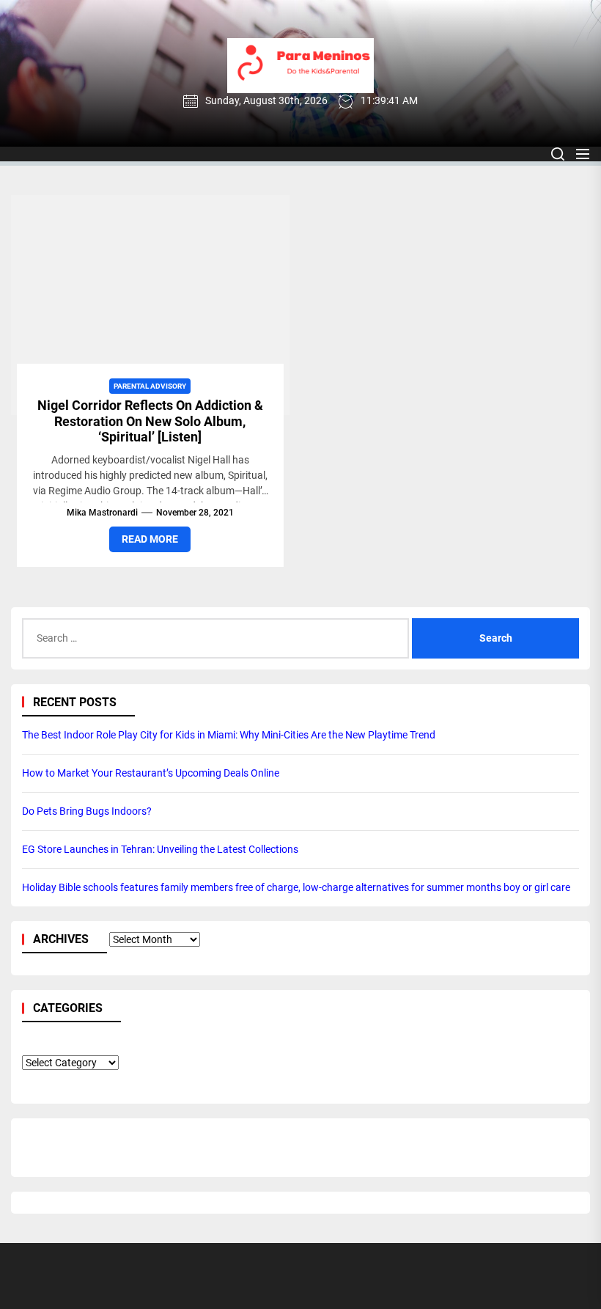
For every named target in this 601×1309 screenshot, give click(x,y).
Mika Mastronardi (102, 512)
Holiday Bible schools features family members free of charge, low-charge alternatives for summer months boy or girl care (296, 887)
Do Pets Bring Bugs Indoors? (87, 811)
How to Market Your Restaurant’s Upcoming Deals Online (150, 773)
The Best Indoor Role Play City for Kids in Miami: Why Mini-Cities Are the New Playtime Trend (228, 735)
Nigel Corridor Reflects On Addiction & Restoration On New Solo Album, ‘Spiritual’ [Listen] (150, 420)
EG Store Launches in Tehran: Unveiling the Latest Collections (160, 849)
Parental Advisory (150, 386)
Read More (150, 539)
